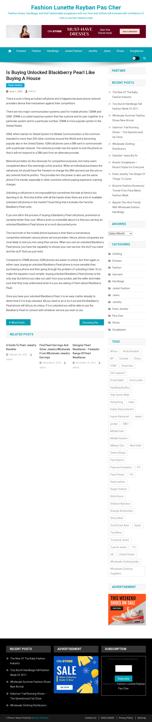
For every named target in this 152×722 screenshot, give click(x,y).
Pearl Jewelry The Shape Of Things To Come (128, 176)
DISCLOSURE (107, 718)
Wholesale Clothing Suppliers (121, 571)
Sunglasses (136, 50)
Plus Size (117, 315)
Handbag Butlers (120, 387)
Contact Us (90, 718)
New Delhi (135, 445)
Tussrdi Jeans (118, 547)
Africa (114, 351)
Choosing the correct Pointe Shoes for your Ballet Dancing (93, 322)
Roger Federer (118, 489)
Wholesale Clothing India (124, 561)
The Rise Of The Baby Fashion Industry (125, 95)
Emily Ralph (117, 380)
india (131, 402)
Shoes (120, 50)
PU (131, 474)
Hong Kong (116, 402)
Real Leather (117, 481)
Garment (117, 274)
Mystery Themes (39, 718)
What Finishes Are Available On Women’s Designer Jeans (21, 322)
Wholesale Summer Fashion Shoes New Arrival (128, 118)
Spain (137, 525)
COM (113, 365)
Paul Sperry (117, 459)
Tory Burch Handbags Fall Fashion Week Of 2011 (127, 106)
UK (111, 554)
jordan (114, 423)
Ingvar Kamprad (119, 416)
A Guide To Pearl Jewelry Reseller (21, 347)
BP (112, 358)
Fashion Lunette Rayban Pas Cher (76, 7)
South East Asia (119, 525)
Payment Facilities (121, 467)
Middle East (117, 431)
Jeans (107, 50)
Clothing (117, 253)
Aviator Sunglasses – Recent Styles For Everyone (128, 165)
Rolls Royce (117, 496)
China (137, 358)
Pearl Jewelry (15, 85)
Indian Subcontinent (122, 409)
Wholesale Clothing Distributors (123, 146)
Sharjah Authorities (121, 510)
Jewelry (93, 50)
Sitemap (142, 718)
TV (134, 547)
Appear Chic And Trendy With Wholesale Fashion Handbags (126, 207)
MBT (126, 423)
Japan (138, 416)
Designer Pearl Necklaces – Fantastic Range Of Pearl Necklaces (86, 351)
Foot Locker (136, 380)
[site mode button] (136, 58)
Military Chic (117, 445)
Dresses (21, 50)
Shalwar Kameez (120, 503)
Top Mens (116, 532)
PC (139, 467)
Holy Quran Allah (120, 394)
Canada (123, 358)
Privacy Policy (126, 718)
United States (127, 554)
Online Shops (118, 452)
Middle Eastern (119, 438)
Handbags (53, 50)
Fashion (36, 50)
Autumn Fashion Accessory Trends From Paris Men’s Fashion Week (128, 190)
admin (32, 91)
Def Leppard (117, 372)
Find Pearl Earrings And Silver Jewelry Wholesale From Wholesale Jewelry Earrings (54, 351)
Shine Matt (116, 518)
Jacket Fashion (73, 50)
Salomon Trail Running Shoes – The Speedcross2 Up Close (127, 132)
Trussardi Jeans (119, 539)
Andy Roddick (131, 351)
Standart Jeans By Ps (125, 155)
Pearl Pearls (117, 474)
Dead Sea (127, 365)
